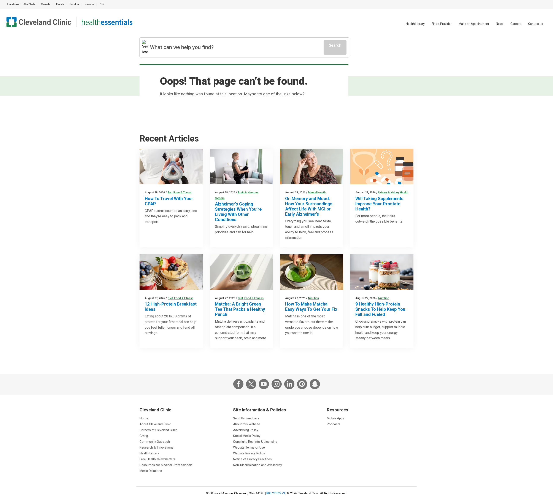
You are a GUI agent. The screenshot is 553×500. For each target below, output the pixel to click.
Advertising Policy (245, 430)
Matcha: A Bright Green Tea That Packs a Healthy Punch (240, 309)
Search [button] (335, 45)
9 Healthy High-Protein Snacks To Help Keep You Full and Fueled (380, 309)
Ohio (102, 4)
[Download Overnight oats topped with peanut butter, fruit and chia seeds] (171, 272)
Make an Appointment (474, 23)
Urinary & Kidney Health (393, 192)
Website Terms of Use (249, 447)
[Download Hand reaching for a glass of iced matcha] (241, 272)
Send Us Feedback (246, 418)
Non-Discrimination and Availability (257, 465)
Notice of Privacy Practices (252, 459)
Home (144, 418)
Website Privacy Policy (249, 453)
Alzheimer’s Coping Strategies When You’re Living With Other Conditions (238, 211)
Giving (144, 436)
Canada (45, 4)
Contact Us (535, 23)
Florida (60, 4)
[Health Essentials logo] (107, 22)
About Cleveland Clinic (155, 424)
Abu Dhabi (29, 4)
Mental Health (317, 192)
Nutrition (313, 298)
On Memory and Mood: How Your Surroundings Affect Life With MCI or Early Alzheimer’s (308, 206)
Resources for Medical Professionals (166, 465)
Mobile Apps (335, 418)
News (500, 23)
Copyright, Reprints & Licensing (255, 442)
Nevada (89, 4)
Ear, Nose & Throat (179, 192)
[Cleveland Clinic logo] (38, 22)
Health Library (415, 23)
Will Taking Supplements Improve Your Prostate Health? (379, 204)
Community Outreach (155, 442)
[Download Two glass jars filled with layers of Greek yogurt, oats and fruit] (381, 272)
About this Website (246, 424)
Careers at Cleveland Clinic (158, 430)
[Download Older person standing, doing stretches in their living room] (241, 166)
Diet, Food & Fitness (180, 298)
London (74, 4)
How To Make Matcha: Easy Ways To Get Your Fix (311, 306)
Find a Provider (442, 23)
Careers (515, 23)
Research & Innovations (156, 447)
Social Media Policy (246, 436)
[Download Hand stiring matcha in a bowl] (311, 272)
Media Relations (151, 471)
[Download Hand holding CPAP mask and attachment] (171, 166)
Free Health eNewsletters (157, 459)
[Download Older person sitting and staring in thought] (311, 166)
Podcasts (333, 424)
